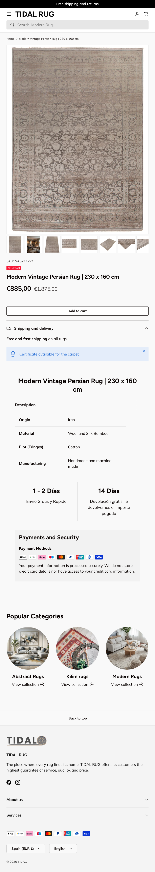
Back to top (77, 718)
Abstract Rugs (28, 676)
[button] (146, 14)
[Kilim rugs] (77, 648)
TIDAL (22, 862)
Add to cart (77, 311)
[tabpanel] (77, 443)
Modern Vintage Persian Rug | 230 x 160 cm (49, 38)
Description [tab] (25, 404)
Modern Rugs (127, 676)
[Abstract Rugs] (28, 648)
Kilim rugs (77, 676)
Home (10, 38)
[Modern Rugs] (127, 648)
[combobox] (77, 24)
